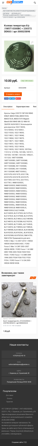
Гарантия (9, 402)
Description (7, 107)
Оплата (9, 398)
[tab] (8, 106)
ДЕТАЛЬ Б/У (16, 13)
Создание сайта (17, 442)
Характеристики (22, 107)
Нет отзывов (16, 325)
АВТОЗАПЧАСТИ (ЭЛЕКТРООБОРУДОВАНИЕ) (19, 11)
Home (4, 8)
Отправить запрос (13, 94)
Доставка (9, 395)
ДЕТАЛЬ (6, 13)
